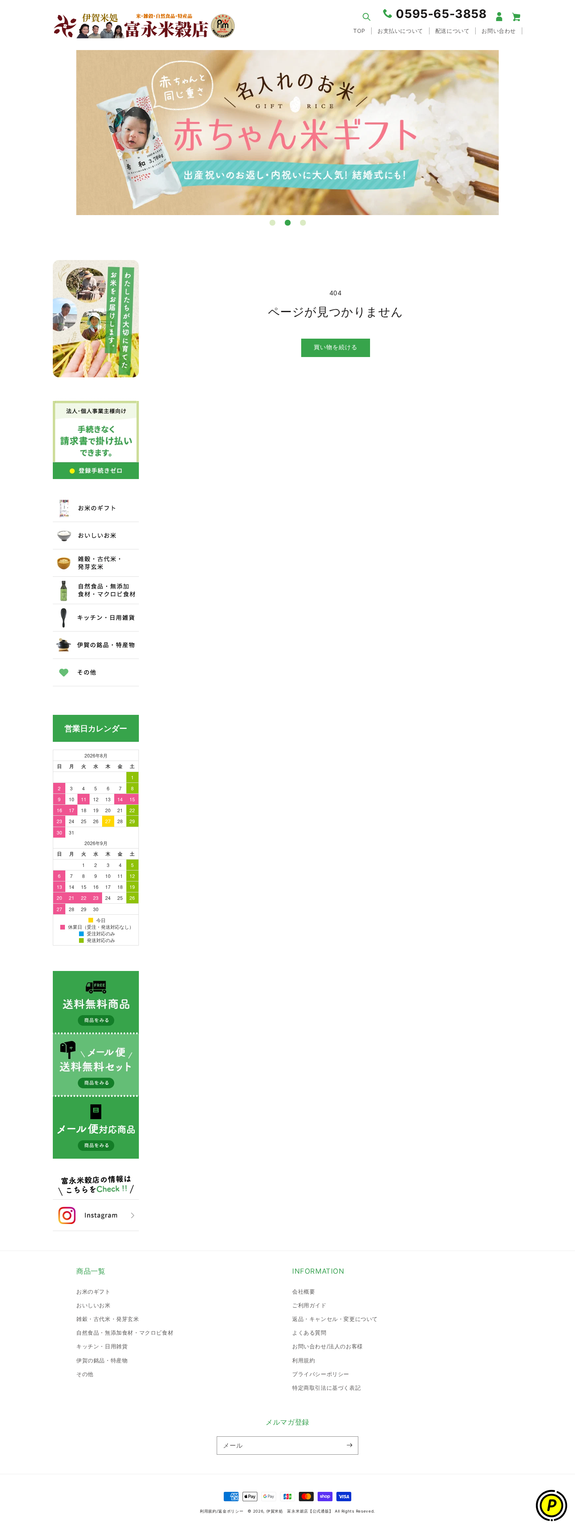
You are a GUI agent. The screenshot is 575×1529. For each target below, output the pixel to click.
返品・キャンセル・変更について (335, 1318)
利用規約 (303, 1360)
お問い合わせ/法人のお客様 (327, 1346)
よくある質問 (309, 1332)
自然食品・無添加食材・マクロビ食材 (124, 1332)
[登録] (349, 1445)
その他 (84, 1374)
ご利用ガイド (309, 1305)
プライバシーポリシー (320, 1374)
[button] (366, 16)
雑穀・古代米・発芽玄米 (107, 1318)
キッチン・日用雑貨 (102, 1346)
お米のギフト (93, 1291)
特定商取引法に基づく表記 (326, 1387)
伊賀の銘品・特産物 (102, 1360)
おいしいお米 (93, 1305)
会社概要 (303, 1291)
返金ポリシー (230, 1511)
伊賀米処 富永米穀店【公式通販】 (299, 1511)
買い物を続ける (336, 347)
